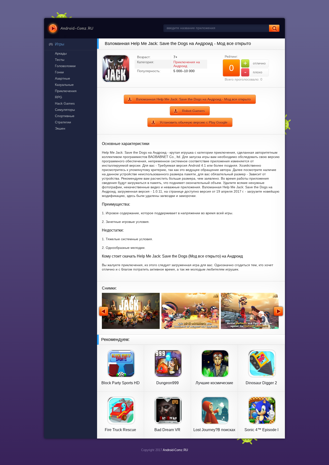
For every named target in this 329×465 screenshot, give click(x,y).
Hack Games (65, 103)
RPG (58, 97)
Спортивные (64, 116)
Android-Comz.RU (175, 450)
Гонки (59, 72)
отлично (254, 63)
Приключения (66, 91)
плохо (253, 72)
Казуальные (64, 85)
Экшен (60, 128)
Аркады (61, 53)
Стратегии (63, 122)
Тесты (59, 60)
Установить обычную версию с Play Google (193, 122)
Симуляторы (65, 110)
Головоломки (65, 66)
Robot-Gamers (193, 111)
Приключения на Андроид (186, 64)
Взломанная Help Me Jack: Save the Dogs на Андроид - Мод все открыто (193, 99)
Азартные (62, 78)
